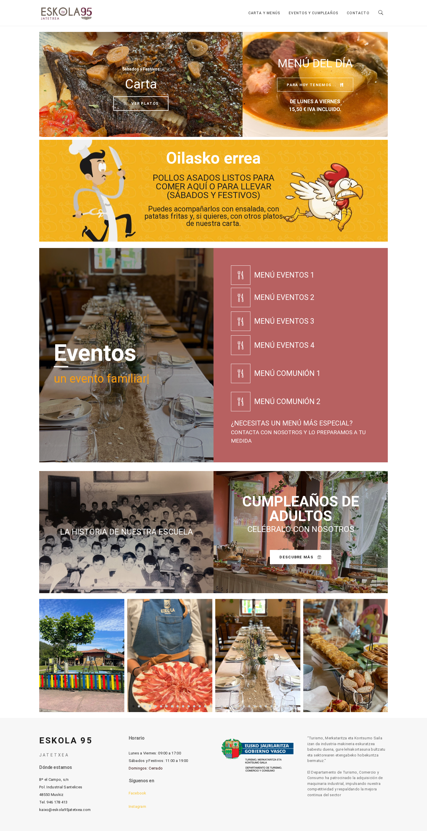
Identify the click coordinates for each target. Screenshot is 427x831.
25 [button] (266, 706)
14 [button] (205, 706)
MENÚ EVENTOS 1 (284, 275)
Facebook (137, 793)
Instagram (137, 806)
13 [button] (199, 706)
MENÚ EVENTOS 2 (284, 297)
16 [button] (216, 706)
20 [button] (238, 706)
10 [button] (183, 706)
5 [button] (155, 706)
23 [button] (254, 706)
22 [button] (249, 706)
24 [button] (260, 706)
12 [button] (194, 706)
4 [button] (150, 706)
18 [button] (227, 706)
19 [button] (232, 706)
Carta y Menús (264, 13)
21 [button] (243, 706)
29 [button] (288, 706)
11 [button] (188, 706)
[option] (82, 655)
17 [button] (221, 706)
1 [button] (133, 706)
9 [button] (177, 706)
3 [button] (144, 706)
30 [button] (293, 706)
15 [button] (210, 706)
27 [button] (277, 706)
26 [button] (271, 706)
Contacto (358, 13)
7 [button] (166, 706)
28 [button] (282, 706)
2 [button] (139, 706)
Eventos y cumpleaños (313, 13)
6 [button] (161, 706)
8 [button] (172, 706)
